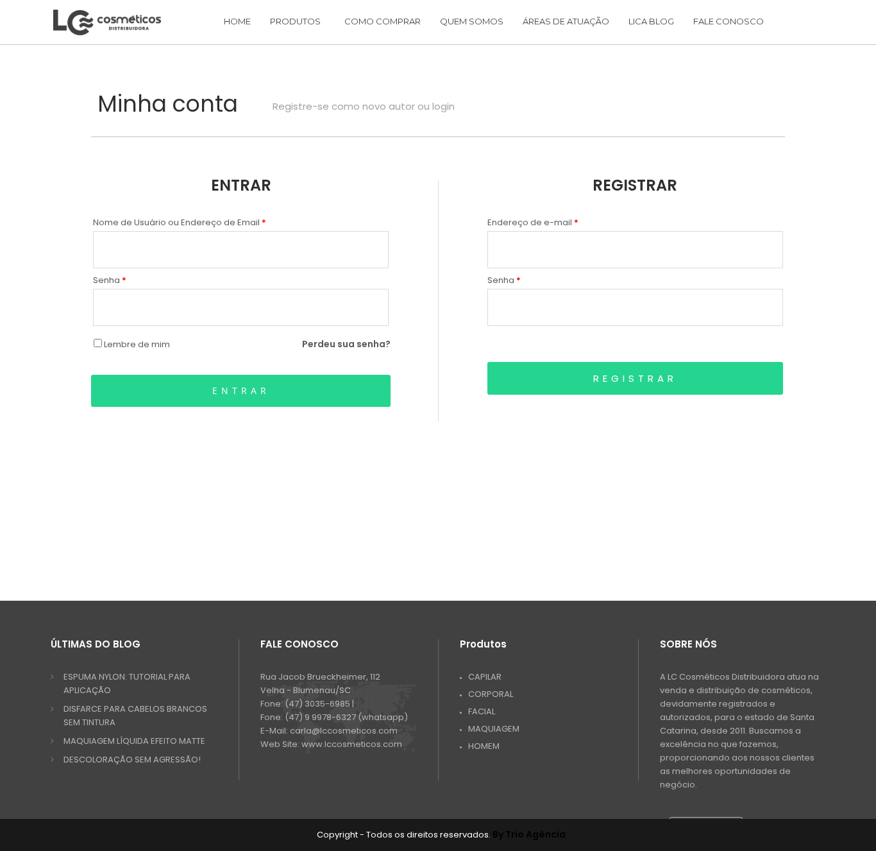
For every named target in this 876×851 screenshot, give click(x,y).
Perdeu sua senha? (346, 344)
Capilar (484, 677)
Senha (109, 280)
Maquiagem (493, 729)
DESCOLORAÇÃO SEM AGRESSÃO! (132, 759)
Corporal (490, 694)
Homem (484, 746)
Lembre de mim (136, 344)
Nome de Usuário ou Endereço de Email (179, 222)
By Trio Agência (529, 834)
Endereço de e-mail (532, 222)
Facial (481, 711)
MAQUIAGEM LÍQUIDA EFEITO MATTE (134, 741)
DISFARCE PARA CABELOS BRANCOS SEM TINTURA (135, 715)
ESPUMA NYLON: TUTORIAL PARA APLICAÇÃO (126, 683)
